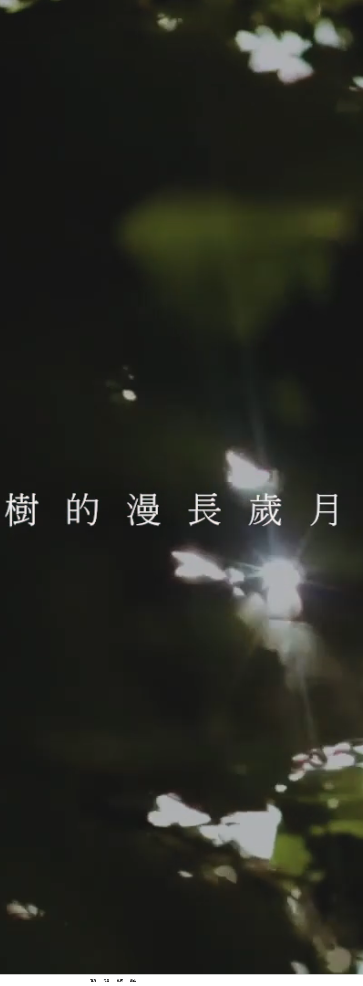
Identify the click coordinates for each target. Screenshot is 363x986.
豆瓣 (120, 980)
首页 (93, 980)
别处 (133, 980)
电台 (106, 980)
